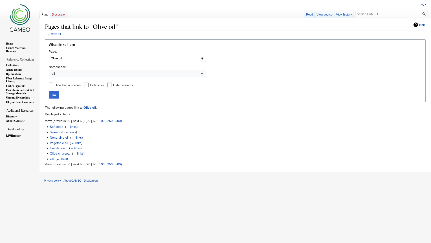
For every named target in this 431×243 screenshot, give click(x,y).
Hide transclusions (68, 85)
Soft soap (56, 126)
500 (118, 121)
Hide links (97, 85)
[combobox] (127, 58)
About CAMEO (72, 180)
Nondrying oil (59, 137)
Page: (53, 51)
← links (71, 126)
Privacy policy (52, 180)
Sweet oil (56, 132)
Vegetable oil (59, 143)
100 (102, 121)
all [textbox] (53, 73)
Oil (52, 159)
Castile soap (58, 148)
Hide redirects (123, 85)
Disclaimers (91, 180)
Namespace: (58, 67)
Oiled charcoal (60, 153)
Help (422, 25)
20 (88, 121)
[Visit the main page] (20, 18)
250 (110, 121)
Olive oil (56, 34)
